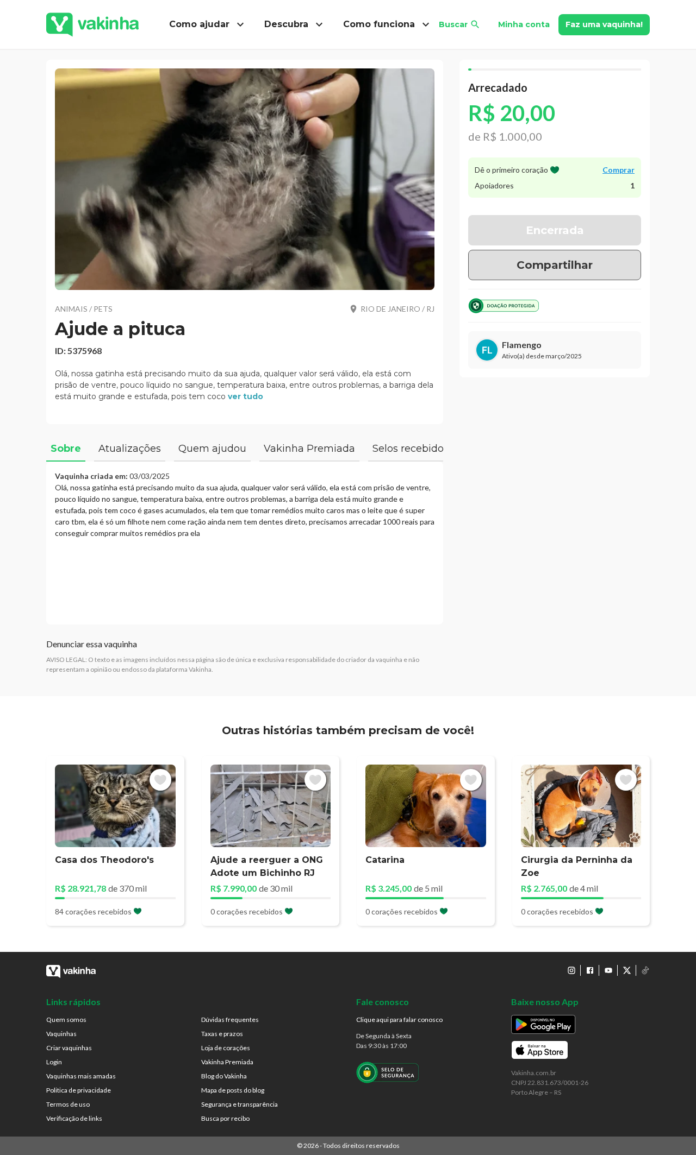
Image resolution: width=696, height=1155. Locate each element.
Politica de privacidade (78, 1090)
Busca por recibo (225, 1118)
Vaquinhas (61, 1034)
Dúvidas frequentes (230, 1019)
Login (54, 1062)
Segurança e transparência (239, 1104)
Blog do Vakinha (224, 1076)
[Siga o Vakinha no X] (627, 970)
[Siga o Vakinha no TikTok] (645, 970)
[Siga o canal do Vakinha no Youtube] (608, 970)
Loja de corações (225, 1048)
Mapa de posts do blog (232, 1090)
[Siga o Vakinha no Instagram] (571, 970)
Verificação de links (74, 1118)
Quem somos (66, 1019)
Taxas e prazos (222, 1034)
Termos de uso (68, 1104)
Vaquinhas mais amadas (81, 1076)
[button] (244, 179)
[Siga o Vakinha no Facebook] (590, 970)
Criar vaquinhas (69, 1048)
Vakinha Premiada (227, 1062)
